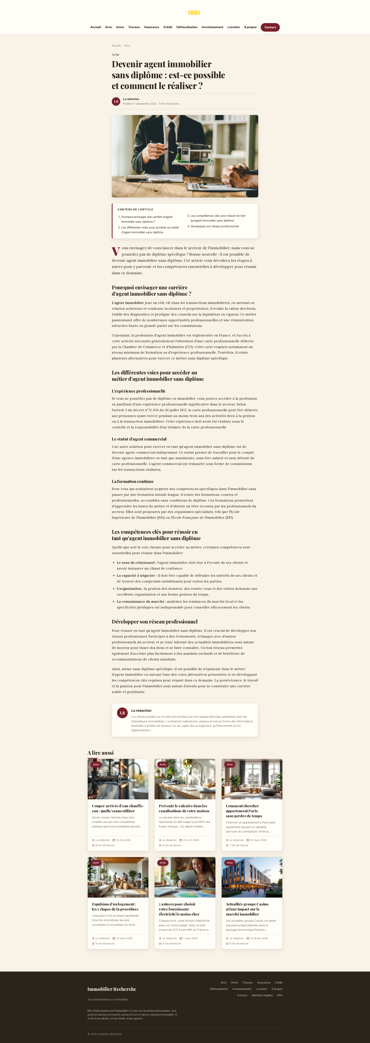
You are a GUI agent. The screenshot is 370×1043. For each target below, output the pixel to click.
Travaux (134, 27)
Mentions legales (262, 995)
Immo (120, 27)
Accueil (95, 27)
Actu (108, 27)
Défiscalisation (187, 27)
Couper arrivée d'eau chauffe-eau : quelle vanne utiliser (118, 808)
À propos (250, 27)
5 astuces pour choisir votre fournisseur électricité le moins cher (179, 908)
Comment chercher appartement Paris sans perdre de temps (244, 810)
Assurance (151, 27)
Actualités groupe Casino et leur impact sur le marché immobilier (247, 908)
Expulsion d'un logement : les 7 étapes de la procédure (115, 906)
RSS (280, 995)
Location (234, 27)
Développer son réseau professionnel (215, 226)
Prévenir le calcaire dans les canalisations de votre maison (184, 808)
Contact (270, 27)
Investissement (212, 27)
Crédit (167, 27)
